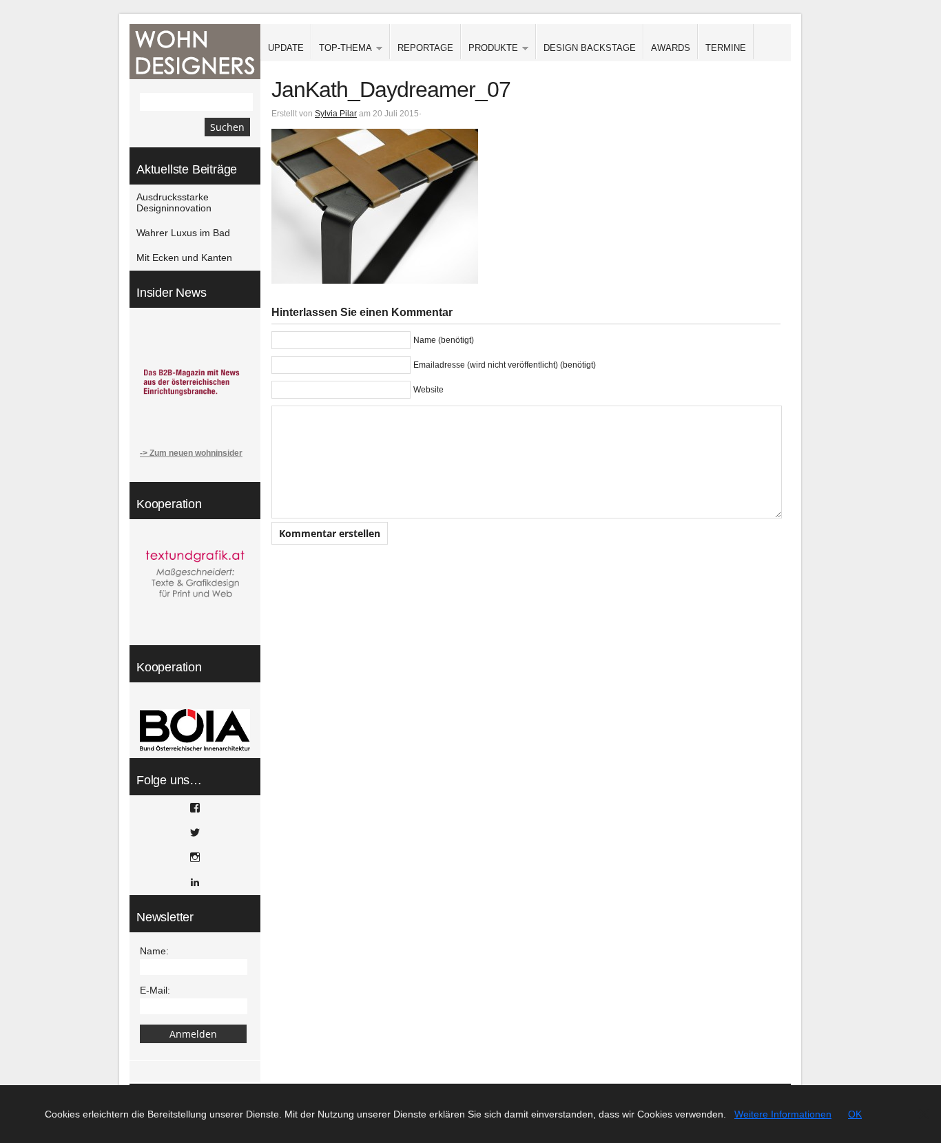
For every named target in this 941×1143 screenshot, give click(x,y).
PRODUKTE (489, 48)
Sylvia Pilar (336, 113)
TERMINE (725, 48)
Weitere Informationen (782, 1114)
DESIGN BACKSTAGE (590, 48)
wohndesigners (195, 51)
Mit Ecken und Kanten (184, 257)
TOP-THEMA (341, 48)
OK (855, 1114)
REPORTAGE (425, 48)
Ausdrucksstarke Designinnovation (173, 202)
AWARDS (670, 48)
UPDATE (286, 48)
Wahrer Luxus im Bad (183, 232)
